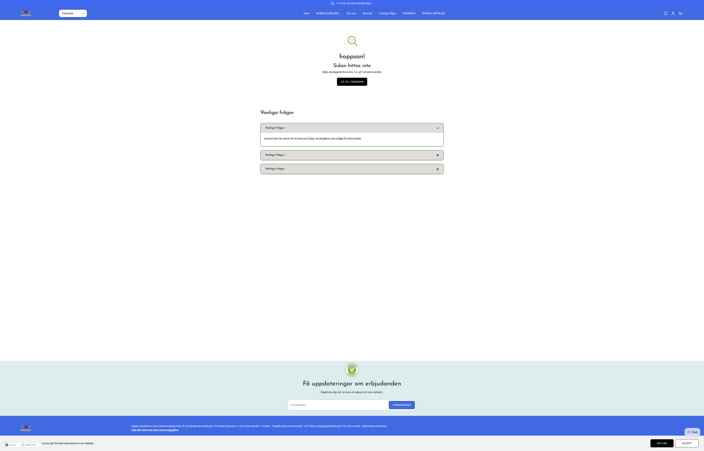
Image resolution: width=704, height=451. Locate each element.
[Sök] (665, 13)
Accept (687, 443)
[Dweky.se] (25, 13)
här (356, 72)
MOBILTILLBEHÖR (327, 13)
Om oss (351, 13)
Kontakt (367, 13)
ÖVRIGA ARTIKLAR (433, 13)
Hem (306, 13)
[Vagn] (680, 13)
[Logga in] (673, 13)
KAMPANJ (409, 13)
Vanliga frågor (387, 13)
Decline (662, 443)
